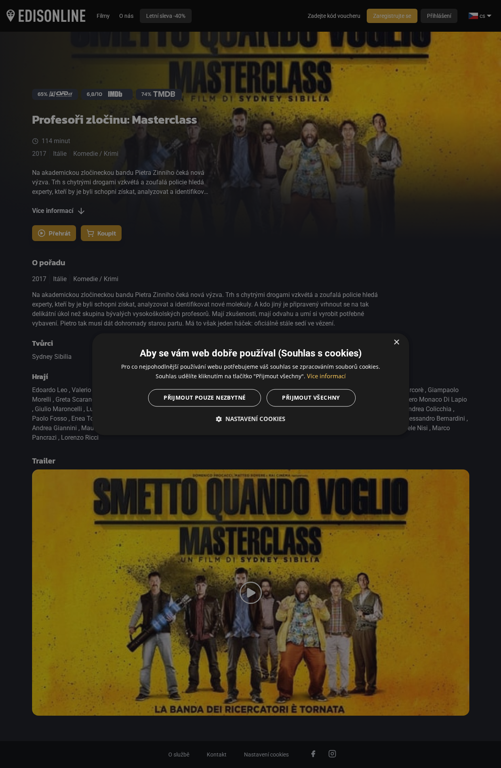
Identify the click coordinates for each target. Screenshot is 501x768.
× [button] (396, 342)
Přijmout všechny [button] (311, 397)
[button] (250, 418)
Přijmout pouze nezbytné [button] (205, 397)
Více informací (326, 376)
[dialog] (250, 384)
